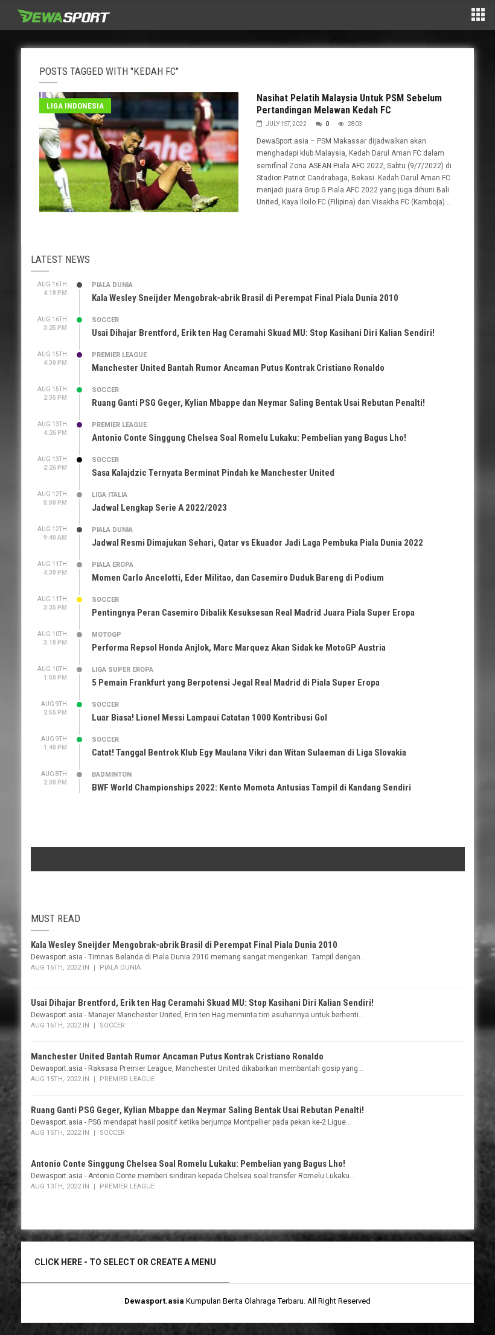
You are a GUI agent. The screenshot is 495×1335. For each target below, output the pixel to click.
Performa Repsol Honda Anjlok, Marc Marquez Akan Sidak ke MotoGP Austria (239, 647)
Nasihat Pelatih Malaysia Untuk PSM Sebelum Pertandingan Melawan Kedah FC (349, 104)
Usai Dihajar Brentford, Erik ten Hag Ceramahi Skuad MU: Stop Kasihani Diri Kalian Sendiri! (263, 332)
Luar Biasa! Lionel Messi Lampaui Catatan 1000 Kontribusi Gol (209, 717)
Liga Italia (109, 495)
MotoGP (106, 635)
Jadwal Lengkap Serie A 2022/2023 (159, 507)
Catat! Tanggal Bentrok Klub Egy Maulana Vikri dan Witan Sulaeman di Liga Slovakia (249, 752)
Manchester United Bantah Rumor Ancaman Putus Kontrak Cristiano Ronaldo (238, 367)
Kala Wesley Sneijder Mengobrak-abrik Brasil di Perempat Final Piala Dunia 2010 (245, 297)
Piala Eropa (112, 565)
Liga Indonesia (75, 105)
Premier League (119, 355)
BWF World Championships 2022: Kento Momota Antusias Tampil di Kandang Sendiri (251, 787)
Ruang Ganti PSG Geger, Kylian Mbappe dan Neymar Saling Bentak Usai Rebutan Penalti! (258, 402)
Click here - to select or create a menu (125, 1262)
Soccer (105, 320)
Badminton (112, 774)
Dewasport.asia (154, 1300)
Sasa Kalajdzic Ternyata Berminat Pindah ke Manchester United (213, 472)
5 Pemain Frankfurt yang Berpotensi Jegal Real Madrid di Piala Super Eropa (236, 682)
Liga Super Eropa (122, 670)
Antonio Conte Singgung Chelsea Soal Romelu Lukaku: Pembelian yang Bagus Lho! (249, 437)
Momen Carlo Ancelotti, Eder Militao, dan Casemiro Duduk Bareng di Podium (238, 577)
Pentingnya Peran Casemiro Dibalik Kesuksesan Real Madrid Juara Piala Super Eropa (253, 612)
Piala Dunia (112, 285)
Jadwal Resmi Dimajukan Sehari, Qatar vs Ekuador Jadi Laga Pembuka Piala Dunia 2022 (257, 542)
